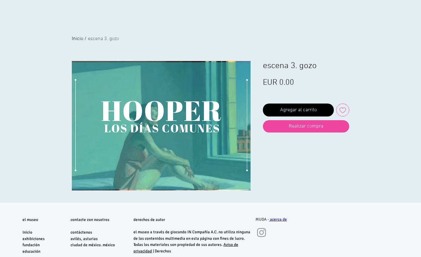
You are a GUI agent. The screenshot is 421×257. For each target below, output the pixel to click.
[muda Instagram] (261, 232)
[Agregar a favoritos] (342, 110)
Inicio (77, 39)
